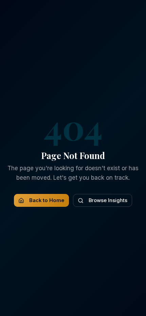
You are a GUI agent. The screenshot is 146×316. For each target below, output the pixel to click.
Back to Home (47, 200)
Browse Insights (108, 200)
